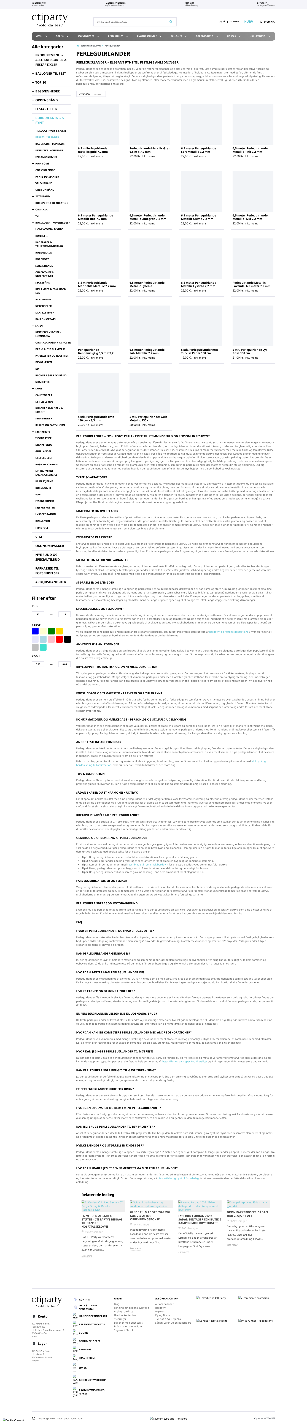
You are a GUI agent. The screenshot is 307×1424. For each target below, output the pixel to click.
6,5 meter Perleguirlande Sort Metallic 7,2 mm (198, 150)
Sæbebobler (43, 306)
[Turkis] (43, 647)
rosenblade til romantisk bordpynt (147, 864)
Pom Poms (42, 163)
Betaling (85, 1349)
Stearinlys (42, 431)
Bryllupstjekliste (123, 1311)
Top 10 (63, 36)
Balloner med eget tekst (128, 1322)
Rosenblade (43, 252)
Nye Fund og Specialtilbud (47, 557)
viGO (39, 537)
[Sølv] (35, 647)
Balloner (179, 36)
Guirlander (43, 451)
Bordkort (42, 259)
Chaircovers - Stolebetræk (44, 274)
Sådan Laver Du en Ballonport (173, 1322)
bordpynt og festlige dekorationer (229, 631)
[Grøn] (51, 631)
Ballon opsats (45, 319)
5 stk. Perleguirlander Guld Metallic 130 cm (149, 418)
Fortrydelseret (89, 1341)
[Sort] (67, 639)
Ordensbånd (46, 100)
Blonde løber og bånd (50, 375)
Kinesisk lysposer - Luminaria (48, 334)
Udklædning (260, 36)
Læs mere (87, 1255)
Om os (83, 1368)
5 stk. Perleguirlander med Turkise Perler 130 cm (200, 351)
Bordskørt (42, 520)
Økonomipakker (49, 546)
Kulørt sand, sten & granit (49, 410)
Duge (38, 388)
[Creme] (43, 631)
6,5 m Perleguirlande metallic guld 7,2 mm (93, 150)
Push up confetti (47, 464)
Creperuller (43, 458)
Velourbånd (43, 183)
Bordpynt (160, 1307)
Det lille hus (44, 401)
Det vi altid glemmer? (50, 349)
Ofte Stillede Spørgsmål (88, 1307)
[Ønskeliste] (204, 21)
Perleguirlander (47, 137)
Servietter (42, 382)
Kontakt (84, 1299)
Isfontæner (43, 438)
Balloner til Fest (50, 73)
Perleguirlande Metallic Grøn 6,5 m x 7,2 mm (150, 150)
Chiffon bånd (44, 189)
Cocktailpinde (45, 170)
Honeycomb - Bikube (49, 229)
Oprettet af (264, 1418)
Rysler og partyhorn (50, 425)
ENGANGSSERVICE (150, 36)
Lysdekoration (45, 514)
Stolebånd (42, 282)
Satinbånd (42, 196)
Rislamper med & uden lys (50, 291)
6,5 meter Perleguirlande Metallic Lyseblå (147, 284)
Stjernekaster (45, 507)
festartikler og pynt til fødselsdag (179, 1178)
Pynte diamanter (47, 176)
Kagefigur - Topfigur (49, 143)
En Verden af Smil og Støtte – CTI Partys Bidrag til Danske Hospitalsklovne (102, 1221)
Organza (41, 209)
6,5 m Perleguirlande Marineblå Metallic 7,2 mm (97, 284)
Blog (116, 1304)
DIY (37, 368)
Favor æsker (44, 362)
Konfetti (41, 235)
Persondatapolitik (92, 1324)
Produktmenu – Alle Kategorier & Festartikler (51, 60)
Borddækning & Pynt (49, 120)
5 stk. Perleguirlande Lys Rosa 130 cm (250, 351)
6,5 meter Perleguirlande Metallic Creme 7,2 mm (198, 217)
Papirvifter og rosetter (51, 355)
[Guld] (59, 631)
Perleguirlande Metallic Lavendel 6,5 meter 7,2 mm (252, 284)
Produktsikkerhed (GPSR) (91, 1392)
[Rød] (59, 639)
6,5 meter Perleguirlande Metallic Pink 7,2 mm (250, 150)
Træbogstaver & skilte (50, 130)
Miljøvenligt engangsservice (46, 472)
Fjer (38, 494)
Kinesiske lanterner (49, 150)
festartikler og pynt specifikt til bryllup (184, 1061)
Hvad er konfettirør (125, 1315)
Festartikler (118, 36)
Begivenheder (88, 36)
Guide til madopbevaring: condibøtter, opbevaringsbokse (150, 1215)
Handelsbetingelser (93, 1316)
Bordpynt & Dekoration (51, 203)
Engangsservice (46, 157)
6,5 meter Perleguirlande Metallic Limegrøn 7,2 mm (148, 217)
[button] (91, 94)
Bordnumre (43, 488)
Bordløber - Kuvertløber (52, 222)
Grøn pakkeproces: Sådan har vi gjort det (247, 1214)
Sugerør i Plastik (123, 1330)
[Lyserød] (51, 639)
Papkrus (160, 1311)
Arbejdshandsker (50, 582)
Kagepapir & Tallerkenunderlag (49, 244)
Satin (39, 325)
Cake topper (43, 395)
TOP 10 (40, 82)
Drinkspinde (43, 444)
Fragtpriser (87, 1357)
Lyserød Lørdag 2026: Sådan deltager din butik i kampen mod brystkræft (199, 1219)
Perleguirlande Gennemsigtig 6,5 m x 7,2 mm (96, 353)
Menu (42, 36)
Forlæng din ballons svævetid (131, 1307)
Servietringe (44, 265)
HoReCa (234, 36)
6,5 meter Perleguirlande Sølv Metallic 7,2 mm (147, 351)
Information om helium (128, 1326)
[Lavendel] (35, 639)
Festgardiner (44, 501)
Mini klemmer (44, 312)
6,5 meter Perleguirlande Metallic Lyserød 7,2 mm (198, 284)
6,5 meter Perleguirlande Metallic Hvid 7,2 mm (250, 217)
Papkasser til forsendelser (47, 570)
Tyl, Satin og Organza (168, 1319)
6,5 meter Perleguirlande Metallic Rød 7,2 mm (95, 217)
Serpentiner (43, 418)
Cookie (83, 1332)
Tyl (37, 216)
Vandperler (43, 299)
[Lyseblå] (43, 639)
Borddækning (207, 36)
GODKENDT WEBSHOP (92, 1380)
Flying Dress (162, 1315)
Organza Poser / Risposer (53, 342)
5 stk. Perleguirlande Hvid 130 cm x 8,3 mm (96, 418)
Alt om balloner (164, 1304)
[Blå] (35, 631)
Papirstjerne (44, 481)
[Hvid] (67, 631)
